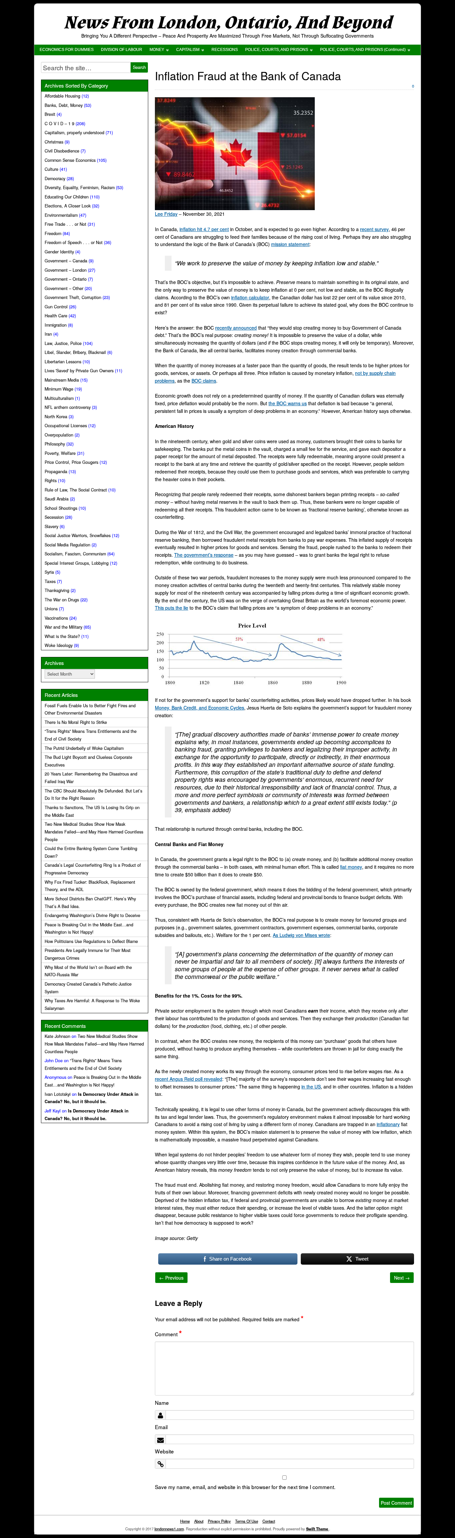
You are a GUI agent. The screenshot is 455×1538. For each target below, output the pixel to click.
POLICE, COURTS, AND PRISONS (276, 49)
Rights (51, 480)
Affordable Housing (62, 96)
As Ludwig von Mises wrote (301, 935)
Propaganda (56, 471)
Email (161, 1426)
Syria (49, 572)
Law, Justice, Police (63, 343)
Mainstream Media (62, 380)
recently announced (236, 327)
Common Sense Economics (70, 160)
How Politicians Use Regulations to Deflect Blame (91, 941)
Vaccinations (56, 618)
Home (185, 1521)
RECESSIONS (225, 49)
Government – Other (64, 288)
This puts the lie (171, 607)
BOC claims (204, 380)
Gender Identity (59, 252)
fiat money (351, 866)
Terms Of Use (246, 1521)
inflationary (388, 1124)
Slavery (51, 526)
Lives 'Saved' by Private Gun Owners (79, 371)
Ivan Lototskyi (58, 1094)
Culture (51, 169)
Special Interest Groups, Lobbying (77, 563)
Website (164, 1451)
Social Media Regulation (67, 545)
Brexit (50, 114)
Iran (48, 334)
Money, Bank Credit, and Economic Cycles (199, 707)
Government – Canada (66, 261)
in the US (311, 1086)
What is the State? (62, 636)
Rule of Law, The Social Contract (76, 490)
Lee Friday (166, 213)
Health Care (56, 316)
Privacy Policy (219, 1521)
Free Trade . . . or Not (65, 224)
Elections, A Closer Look (68, 206)
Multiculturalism (59, 398)
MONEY (157, 49)
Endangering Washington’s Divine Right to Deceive (92, 915)
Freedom (53, 233)
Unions (51, 609)
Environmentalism (61, 215)
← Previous (171, 1277)
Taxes (50, 581)
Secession (54, 517)
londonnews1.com (169, 1528)
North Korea (56, 417)
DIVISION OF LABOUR (121, 49)
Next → (402, 1277)
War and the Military (63, 627)
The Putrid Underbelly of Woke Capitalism (84, 748)
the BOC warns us (287, 403)
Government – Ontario (66, 279)
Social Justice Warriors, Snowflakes (78, 535)
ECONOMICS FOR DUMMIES (67, 49)
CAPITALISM (188, 49)
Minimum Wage (59, 389)
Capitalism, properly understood (74, 133)
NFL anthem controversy (68, 407)
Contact (268, 1521)
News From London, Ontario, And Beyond (227, 23)
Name (162, 1402)
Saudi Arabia (57, 499)
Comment (168, 1334)
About (199, 1521)
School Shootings (61, 508)
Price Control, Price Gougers (71, 462)
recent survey (374, 229)
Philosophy (55, 444)
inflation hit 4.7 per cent (204, 229)
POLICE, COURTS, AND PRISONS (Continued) (363, 49)
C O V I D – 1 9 (59, 124)
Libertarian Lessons (63, 362)
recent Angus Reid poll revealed (188, 1079)
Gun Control (56, 307)
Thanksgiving (57, 590)
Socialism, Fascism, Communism (75, 554)
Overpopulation (59, 435)
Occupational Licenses (66, 426)
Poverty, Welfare (60, 453)
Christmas (54, 142)
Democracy (55, 178)
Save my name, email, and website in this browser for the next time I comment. (245, 1486)
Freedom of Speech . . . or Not (74, 242)
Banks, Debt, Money (64, 105)
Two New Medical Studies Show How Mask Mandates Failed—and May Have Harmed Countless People (94, 831)
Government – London (66, 270)
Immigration (56, 325)
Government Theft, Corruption (73, 297)
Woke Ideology (59, 645)
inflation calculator (250, 297)
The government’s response (203, 554)
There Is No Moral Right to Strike (76, 722)
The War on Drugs (62, 600)
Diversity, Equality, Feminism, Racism (80, 187)
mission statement (290, 244)
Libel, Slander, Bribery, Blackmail (75, 352)
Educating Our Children (67, 197)
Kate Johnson (57, 1036)
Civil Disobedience (62, 151)
